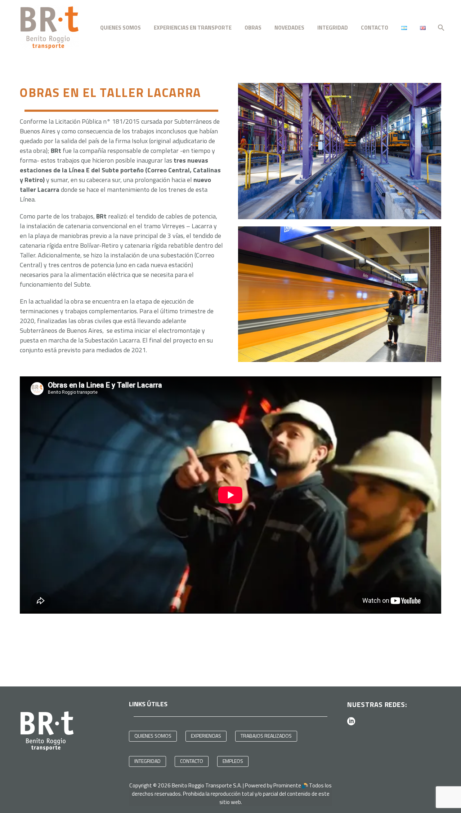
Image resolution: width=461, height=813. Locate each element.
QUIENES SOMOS (120, 27)
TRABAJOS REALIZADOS (266, 735)
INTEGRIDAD (147, 761)
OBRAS (253, 27)
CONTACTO (374, 27)
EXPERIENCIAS (206, 735)
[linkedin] (351, 721)
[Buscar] (440, 27)
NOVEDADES (289, 27)
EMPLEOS (233, 761)
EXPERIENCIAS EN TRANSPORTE (193, 27)
